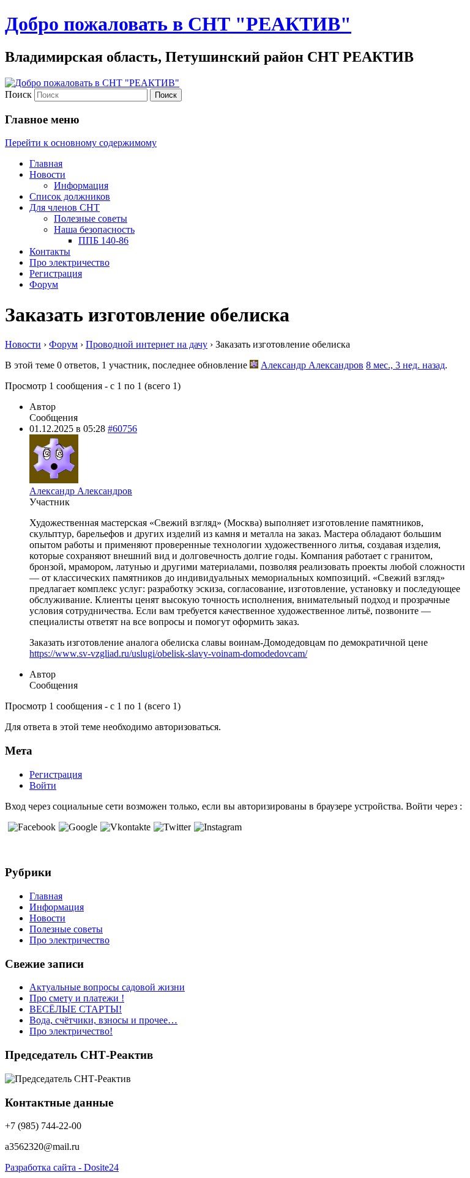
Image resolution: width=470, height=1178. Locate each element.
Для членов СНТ (64, 207)
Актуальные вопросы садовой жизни (107, 987)
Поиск (18, 94)
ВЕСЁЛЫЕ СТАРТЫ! (75, 1009)
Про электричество (69, 262)
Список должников (69, 196)
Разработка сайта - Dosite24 (62, 1167)
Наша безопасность (94, 229)
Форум (43, 284)
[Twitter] (171, 827)
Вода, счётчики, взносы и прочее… (103, 1020)
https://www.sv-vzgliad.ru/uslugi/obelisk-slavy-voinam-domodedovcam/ (168, 653)
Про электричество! (71, 1031)
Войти (42, 785)
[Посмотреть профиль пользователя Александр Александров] (254, 365)
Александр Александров (312, 365)
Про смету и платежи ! (76, 998)
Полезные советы (90, 218)
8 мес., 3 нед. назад (405, 365)
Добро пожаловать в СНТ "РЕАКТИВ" (178, 24)
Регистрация (55, 273)
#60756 (122, 428)
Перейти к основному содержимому (81, 142)
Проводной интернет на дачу (146, 344)
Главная (45, 163)
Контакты (49, 251)
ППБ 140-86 (103, 240)
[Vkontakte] (124, 827)
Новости (47, 174)
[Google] (76, 827)
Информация (81, 185)
